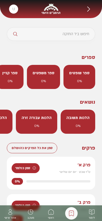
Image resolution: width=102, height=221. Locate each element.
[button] (88, 9)
